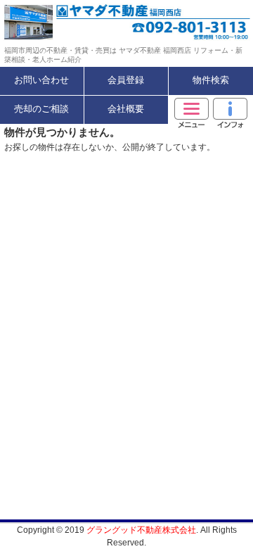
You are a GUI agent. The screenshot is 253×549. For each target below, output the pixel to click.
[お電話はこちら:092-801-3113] (189, 22)
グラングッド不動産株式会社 (141, 530)
